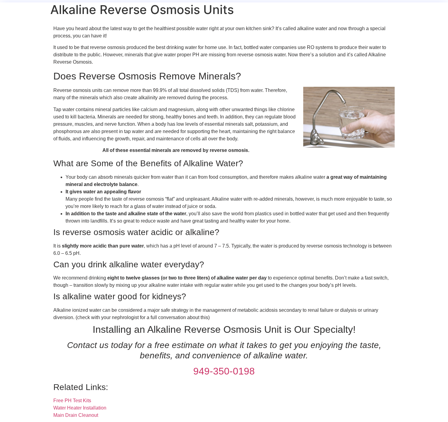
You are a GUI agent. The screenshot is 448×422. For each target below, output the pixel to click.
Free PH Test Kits (72, 400)
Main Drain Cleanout (75, 415)
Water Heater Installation (79, 407)
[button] (224, 232)
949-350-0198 (224, 371)
